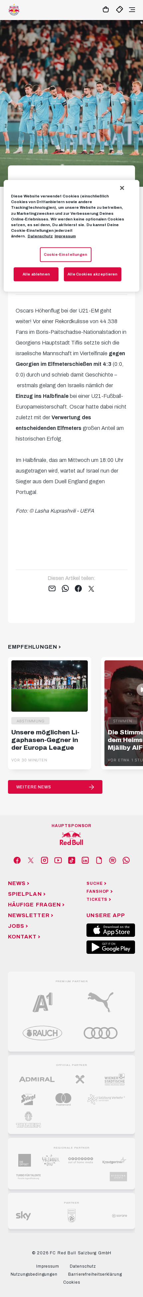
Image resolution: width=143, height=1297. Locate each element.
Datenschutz (40, 236)
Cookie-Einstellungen (65, 254)
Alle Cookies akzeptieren (93, 274)
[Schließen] (122, 188)
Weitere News (33, 787)
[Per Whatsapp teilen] (65, 589)
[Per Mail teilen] (52, 589)
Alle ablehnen (36, 274)
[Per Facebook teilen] (78, 589)
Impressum (65, 236)
